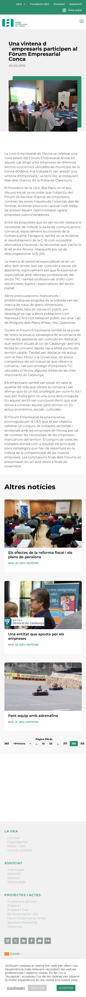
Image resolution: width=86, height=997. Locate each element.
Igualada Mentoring (22, 922)
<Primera (19, 743)
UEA (19, 4)
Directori (59, 4)
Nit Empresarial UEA (22, 914)
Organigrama (17, 842)
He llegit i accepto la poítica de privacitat (33, 797)
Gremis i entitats (19, 850)
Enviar (73, 805)
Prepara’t (14, 905)
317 (65, 743)
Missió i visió (16, 846)
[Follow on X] (15, 941)
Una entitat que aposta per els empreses (36, 636)
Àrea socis (75, 10)
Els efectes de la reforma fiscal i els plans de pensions (40, 554)
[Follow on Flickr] (47, 941)
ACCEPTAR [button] (66, 987)
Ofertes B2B (16, 882)
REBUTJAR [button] (37, 987)
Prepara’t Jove (17, 910)
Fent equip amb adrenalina (33, 716)
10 (43, 743)
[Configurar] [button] (16, 988)
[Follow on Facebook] (31, 941)
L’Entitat (13, 838)
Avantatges (15, 869)
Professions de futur (22, 901)
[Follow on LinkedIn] (23, 941)
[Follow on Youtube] (39, 941)
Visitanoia (14, 926)
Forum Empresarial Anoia (26, 918)
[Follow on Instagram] (7, 941)
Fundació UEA (39, 4)
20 (50, 743)
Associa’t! (75, 4)
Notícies (33, 563)
